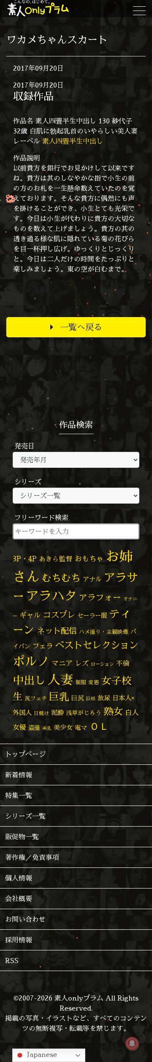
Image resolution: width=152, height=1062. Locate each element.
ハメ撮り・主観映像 (103, 631)
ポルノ (31, 661)
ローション (102, 664)
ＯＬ (99, 726)
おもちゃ (89, 558)
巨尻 (77, 698)
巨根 (90, 699)
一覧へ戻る (81, 327)
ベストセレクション (96, 644)
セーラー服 (92, 615)
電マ (81, 727)
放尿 (104, 698)
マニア (62, 663)
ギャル (30, 615)
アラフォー (100, 597)
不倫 (123, 663)
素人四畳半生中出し (72, 141)
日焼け (41, 713)
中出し (29, 680)
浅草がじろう (83, 713)
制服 (80, 682)
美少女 (63, 727)
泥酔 (57, 712)
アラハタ (51, 596)
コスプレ (59, 614)
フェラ (43, 646)
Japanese (41, 1054)
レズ (82, 663)
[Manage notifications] (132, 1043)
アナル (92, 579)
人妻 (60, 679)
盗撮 (34, 727)
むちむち (61, 577)
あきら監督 (56, 558)
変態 (93, 682)
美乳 (47, 728)
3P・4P (25, 558)
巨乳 (59, 697)
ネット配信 (57, 630)
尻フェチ (36, 698)
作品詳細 (32, 289)
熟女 (113, 711)
